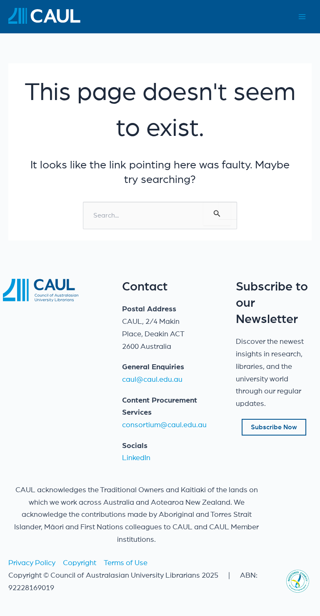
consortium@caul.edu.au (164, 425)
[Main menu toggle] (302, 17)
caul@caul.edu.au (152, 379)
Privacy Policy (31, 563)
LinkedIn (136, 458)
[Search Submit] (217, 213)
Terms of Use (126, 563)
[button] (274, 427)
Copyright (79, 563)
